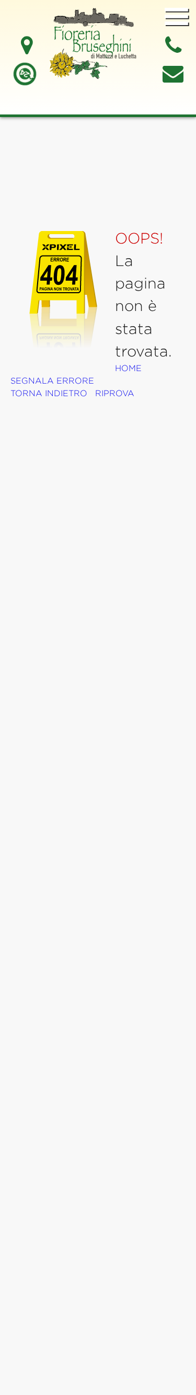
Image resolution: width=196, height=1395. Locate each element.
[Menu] (176, 17)
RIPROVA (114, 393)
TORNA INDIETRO (48, 393)
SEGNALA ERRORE (52, 380)
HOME (128, 368)
